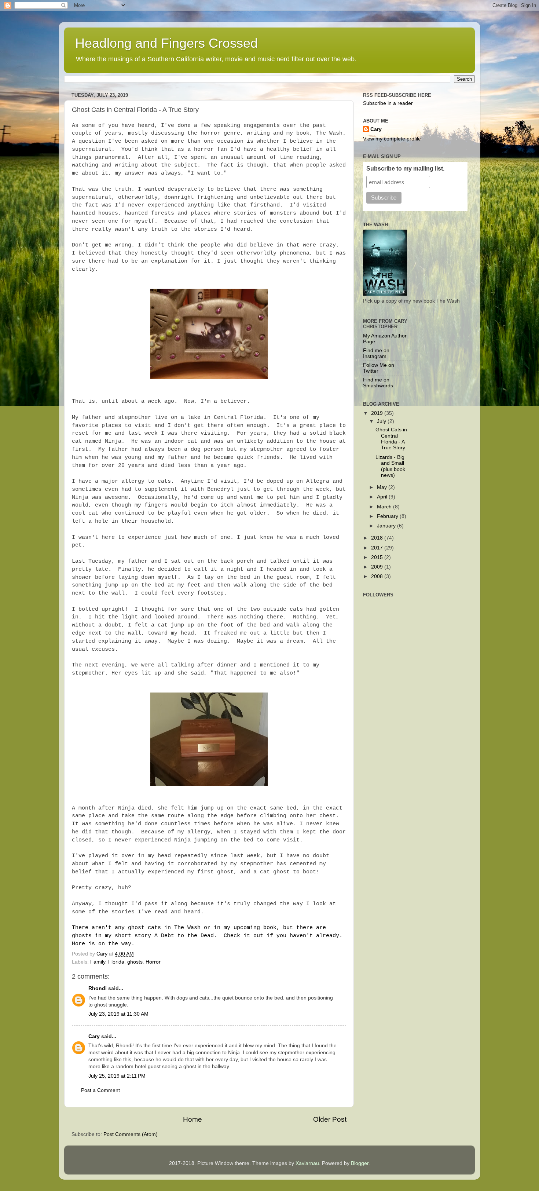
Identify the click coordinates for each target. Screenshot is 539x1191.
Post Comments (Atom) (130, 1134)
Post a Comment (100, 1090)
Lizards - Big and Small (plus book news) (390, 466)
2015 (377, 557)
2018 (377, 538)
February (388, 516)
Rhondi (97, 988)
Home (192, 1119)
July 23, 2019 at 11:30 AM (118, 1014)
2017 (377, 548)
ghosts (135, 962)
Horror (153, 962)
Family (97, 962)
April (383, 497)
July (382, 421)
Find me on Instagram (376, 353)
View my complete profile (392, 139)
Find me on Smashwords (378, 382)
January (387, 526)
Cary (94, 1036)
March (385, 506)
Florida (116, 962)
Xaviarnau (307, 1163)
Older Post (329, 1119)
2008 (377, 576)
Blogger (359, 1163)
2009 (377, 567)
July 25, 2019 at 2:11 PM (117, 1076)
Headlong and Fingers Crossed (166, 43)
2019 (377, 413)
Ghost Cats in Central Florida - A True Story (391, 438)
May (382, 487)
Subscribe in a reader (388, 103)
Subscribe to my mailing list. (405, 168)
